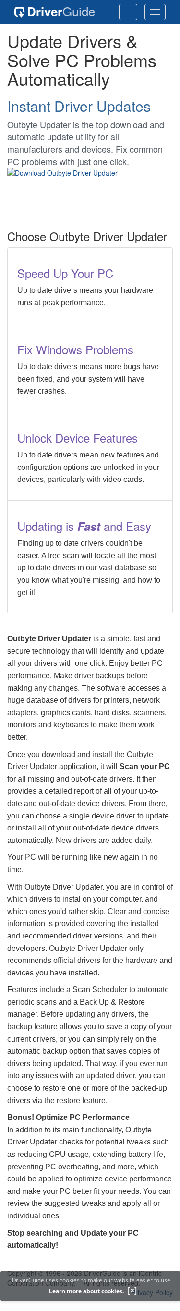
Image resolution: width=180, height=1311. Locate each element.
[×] (132, 1290)
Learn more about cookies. (86, 1291)
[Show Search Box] (128, 12)
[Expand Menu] (155, 12)
